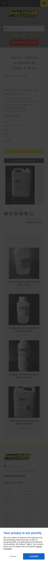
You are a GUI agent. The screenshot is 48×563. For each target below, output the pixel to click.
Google (39, 547)
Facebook (7, 549)
